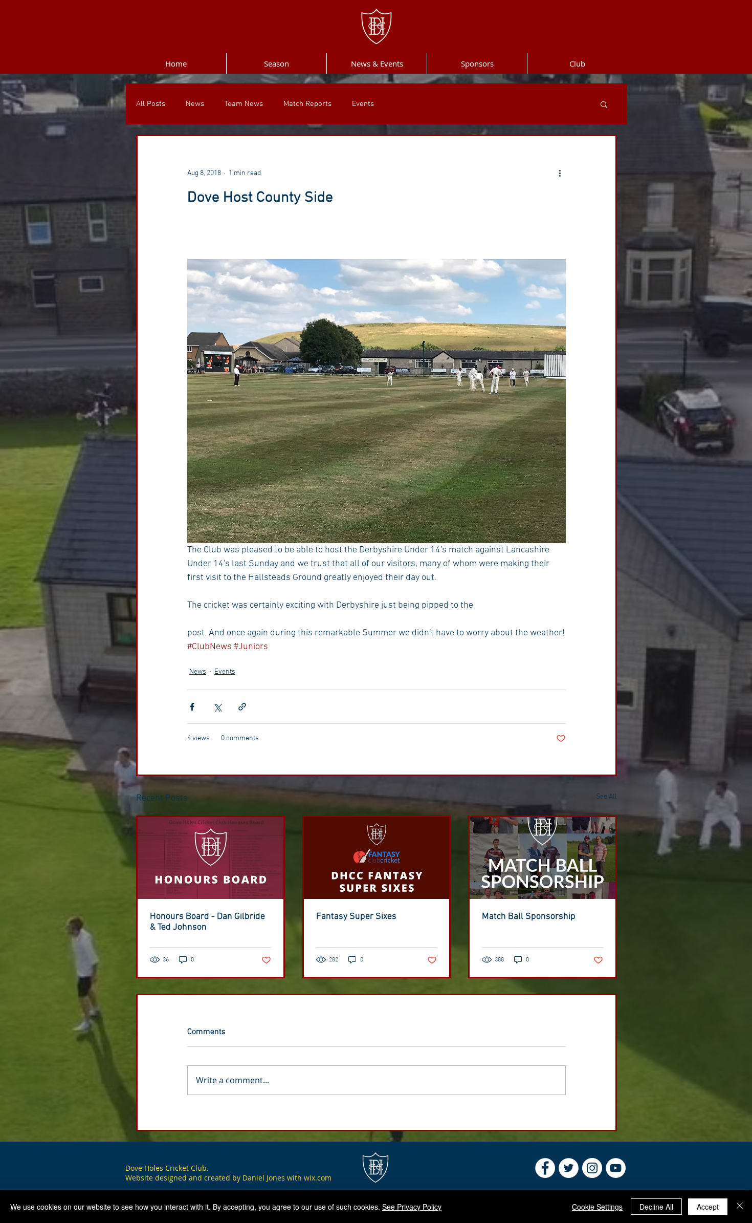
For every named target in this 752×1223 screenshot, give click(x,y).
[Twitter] (569, 1168)
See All (606, 796)
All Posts (150, 104)
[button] (604, 104)
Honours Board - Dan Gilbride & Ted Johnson (207, 922)
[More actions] (560, 173)
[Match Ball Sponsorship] (542, 858)
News (195, 104)
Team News (244, 104)
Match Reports (307, 104)
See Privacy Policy (411, 1206)
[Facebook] (545, 1168)
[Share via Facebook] (192, 707)
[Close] (740, 1206)
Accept (708, 1206)
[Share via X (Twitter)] (217, 707)
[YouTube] (616, 1168)
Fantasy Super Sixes (356, 916)
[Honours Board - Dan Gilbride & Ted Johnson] (210, 858)
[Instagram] (592, 1168)
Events (363, 104)
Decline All (656, 1206)
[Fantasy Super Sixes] (377, 858)
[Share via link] (242, 707)
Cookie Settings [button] (597, 1206)
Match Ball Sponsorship (529, 916)
